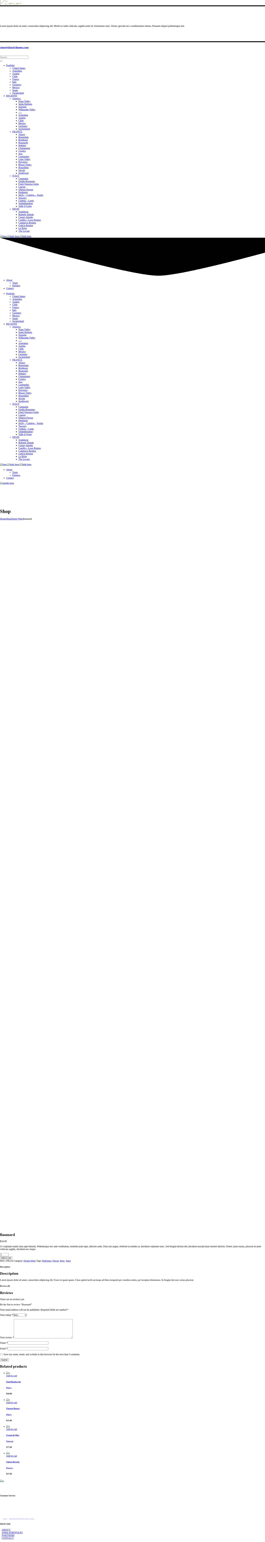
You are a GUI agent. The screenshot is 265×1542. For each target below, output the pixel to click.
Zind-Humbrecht (13, 1382)
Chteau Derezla (12, 1462)
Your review (7, 1337)
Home (3, 519)
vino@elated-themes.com (14, 47)
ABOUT (6, 1530)
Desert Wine (17, 519)
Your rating (6, 1315)
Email (4, 1348)
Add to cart (6, 1258)
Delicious (46, 1261)
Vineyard (9, 1441)
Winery (9, 1388)
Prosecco (9, 1468)
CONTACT (8, 1538)
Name (4, 1343)
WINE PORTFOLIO (12, 1532)
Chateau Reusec (13, 1408)
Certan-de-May (12, 1435)
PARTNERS (8, 1535)
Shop (8, 519)
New (62, 1261)
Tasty (68, 1261)
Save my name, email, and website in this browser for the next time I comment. (42, 1354)
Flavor (55, 1261)
